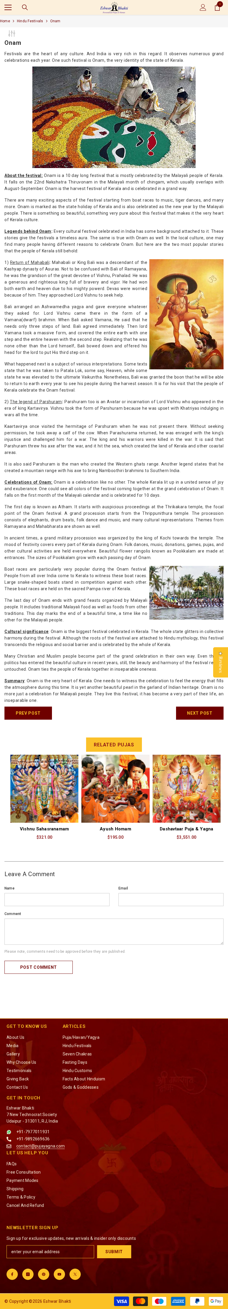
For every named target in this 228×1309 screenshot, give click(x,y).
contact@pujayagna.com (40, 1146)
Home (5, 21)
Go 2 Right (212, 801)
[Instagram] (28, 1274)
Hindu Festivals (30, 21)
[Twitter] (75, 1274)
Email (123, 888)
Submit (114, 1251)
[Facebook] (12, 1274)
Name (9, 888)
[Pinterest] (43, 1274)
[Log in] (203, 7)
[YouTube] (59, 1274)
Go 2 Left (15, 873)
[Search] (24, 7)
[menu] (8, 7)
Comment (12, 914)
